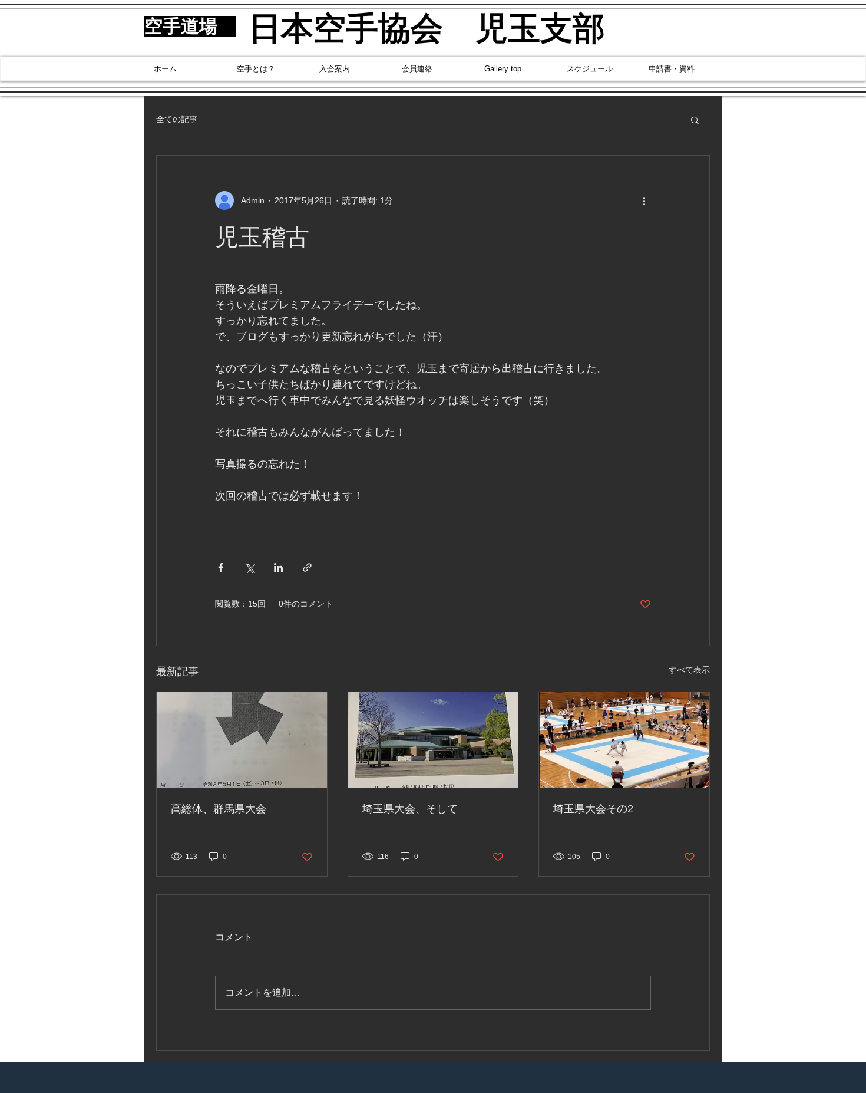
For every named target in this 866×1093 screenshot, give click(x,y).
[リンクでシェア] (307, 567)
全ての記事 (176, 119)
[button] (694, 119)
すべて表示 (689, 669)
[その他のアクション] (644, 200)
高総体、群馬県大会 (218, 809)
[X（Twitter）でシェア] (249, 567)
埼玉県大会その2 (593, 809)
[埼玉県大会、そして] (433, 740)
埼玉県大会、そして (410, 809)
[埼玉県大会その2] (624, 740)
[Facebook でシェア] (220, 567)
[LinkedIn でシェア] (278, 567)
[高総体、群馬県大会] (242, 740)
